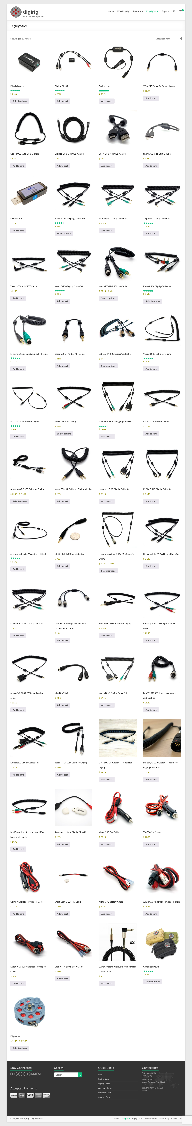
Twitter (18, 1074)
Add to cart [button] (62, 101)
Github (28, 1074)
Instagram (23, 1074)
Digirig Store (152, 11)
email (144, 1090)
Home (111, 11)
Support (166, 11)
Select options (20, 101)
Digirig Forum (104, 1083)
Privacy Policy (104, 1092)
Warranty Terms (105, 1088)
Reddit (33, 1074)
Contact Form (104, 1097)
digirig (31, 12)
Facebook (12, 1074)
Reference (138, 11)
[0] (180, 11)
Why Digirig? (123, 11)
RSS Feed (38, 1074)
